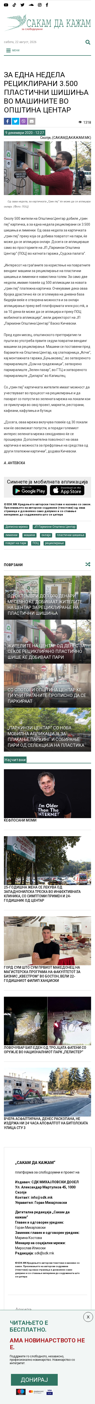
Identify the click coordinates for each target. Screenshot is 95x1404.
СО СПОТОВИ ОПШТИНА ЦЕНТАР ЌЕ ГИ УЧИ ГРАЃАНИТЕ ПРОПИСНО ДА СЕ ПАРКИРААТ (47, 695)
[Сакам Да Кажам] (47, 34)
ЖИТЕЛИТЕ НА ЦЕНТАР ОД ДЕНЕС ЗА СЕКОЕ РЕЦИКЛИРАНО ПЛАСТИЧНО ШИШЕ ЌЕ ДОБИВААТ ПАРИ (46, 651)
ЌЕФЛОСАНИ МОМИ (20, 820)
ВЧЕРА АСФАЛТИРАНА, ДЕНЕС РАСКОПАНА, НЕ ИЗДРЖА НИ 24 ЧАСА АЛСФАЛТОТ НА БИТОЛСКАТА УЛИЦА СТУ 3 (46, 1123)
